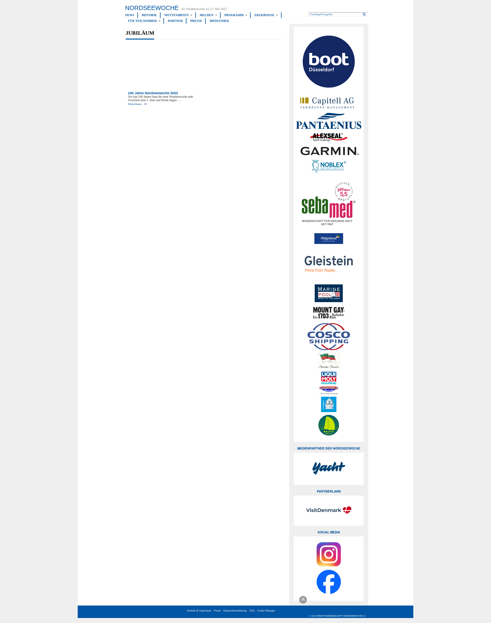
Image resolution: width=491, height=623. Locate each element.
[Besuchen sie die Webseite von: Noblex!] (329, 167)
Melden (206, 15)
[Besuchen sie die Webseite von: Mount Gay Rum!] (329, 313)
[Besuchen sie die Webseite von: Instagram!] (329, 555)
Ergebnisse (264, 15)
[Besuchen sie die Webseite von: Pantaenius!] (329, 121)
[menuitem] (131, 15)
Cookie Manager (266, 610)
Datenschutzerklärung (235, 610)
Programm (234, 15)
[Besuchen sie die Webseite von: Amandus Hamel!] (329, 360)
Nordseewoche (152, 7)
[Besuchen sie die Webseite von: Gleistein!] (329, 264)
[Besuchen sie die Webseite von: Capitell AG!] (329, 102)
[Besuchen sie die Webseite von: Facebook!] (329, 582)
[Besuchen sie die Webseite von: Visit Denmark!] (329, 510)
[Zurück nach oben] (302, 600)
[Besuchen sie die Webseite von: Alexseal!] (329, 137)
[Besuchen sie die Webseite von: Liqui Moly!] (329, 377)
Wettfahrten (176, 15)
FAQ (252, 610)
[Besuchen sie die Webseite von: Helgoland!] (329, 238)
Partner (175, 20)
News (129, 15)
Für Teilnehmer (142, 20)
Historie (149, 15)
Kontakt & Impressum (199, 610)
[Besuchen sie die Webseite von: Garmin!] (329, 151)
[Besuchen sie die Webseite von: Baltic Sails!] (329, 425)
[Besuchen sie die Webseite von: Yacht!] (329, 468)
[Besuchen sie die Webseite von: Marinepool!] (329, 294)
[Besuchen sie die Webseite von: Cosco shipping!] (329, 336)
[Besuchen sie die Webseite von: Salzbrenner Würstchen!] (329, 390)
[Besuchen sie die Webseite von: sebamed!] (329, 203)
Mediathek (219, 20)
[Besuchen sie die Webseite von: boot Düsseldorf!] (329, 62)
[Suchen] (364, 14)
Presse (196, 20)
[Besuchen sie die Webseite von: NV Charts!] (329, 404)
